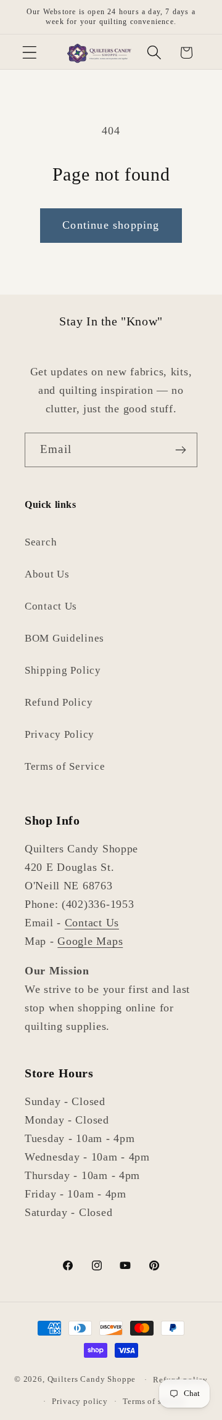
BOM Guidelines (64, 638)
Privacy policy (80, 1401)
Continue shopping (110, 225)
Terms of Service (65, 766)
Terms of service (153, 1401)
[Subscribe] (180, 450)
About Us (47, 574)
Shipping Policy (63, 670)
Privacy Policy (59, 734)
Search (41, 542)
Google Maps (90, 941)
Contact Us (51, 606)
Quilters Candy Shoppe (91, 1379)
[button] (30, 52)
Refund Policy (58, 702)
